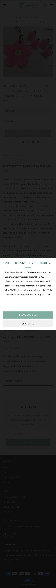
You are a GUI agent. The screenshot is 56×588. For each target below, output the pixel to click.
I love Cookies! (28, 315)
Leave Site (28, 324)
